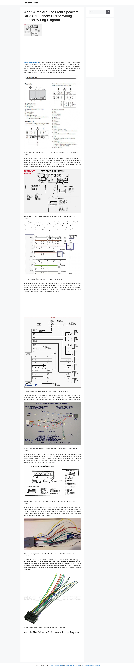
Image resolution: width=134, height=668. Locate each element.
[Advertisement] (52, 49)
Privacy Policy (68, 665)
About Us (51, 665)
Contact (97, 665)
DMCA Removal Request (87, 665)
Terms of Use (76, 665)
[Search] (108, 12)
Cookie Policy (59, 665)
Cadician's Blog (31, 3)
